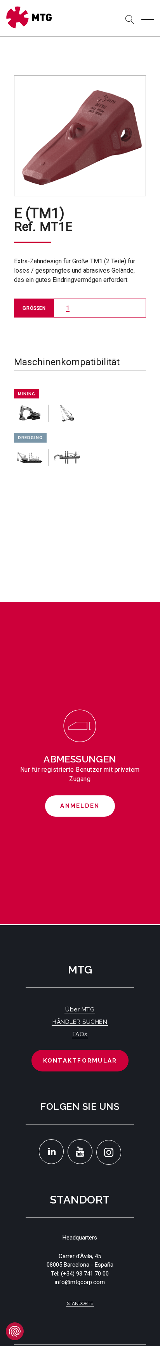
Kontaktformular (80, 1060)
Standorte (80, 1303)
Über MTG (79, 1009)
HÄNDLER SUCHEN (79, 1021)
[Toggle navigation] (147, 19)
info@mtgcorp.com (80, 1282)
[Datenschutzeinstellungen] (15, 1331)
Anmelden (79, 805)
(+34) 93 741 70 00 (85, 1273)
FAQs (80, 1034)
